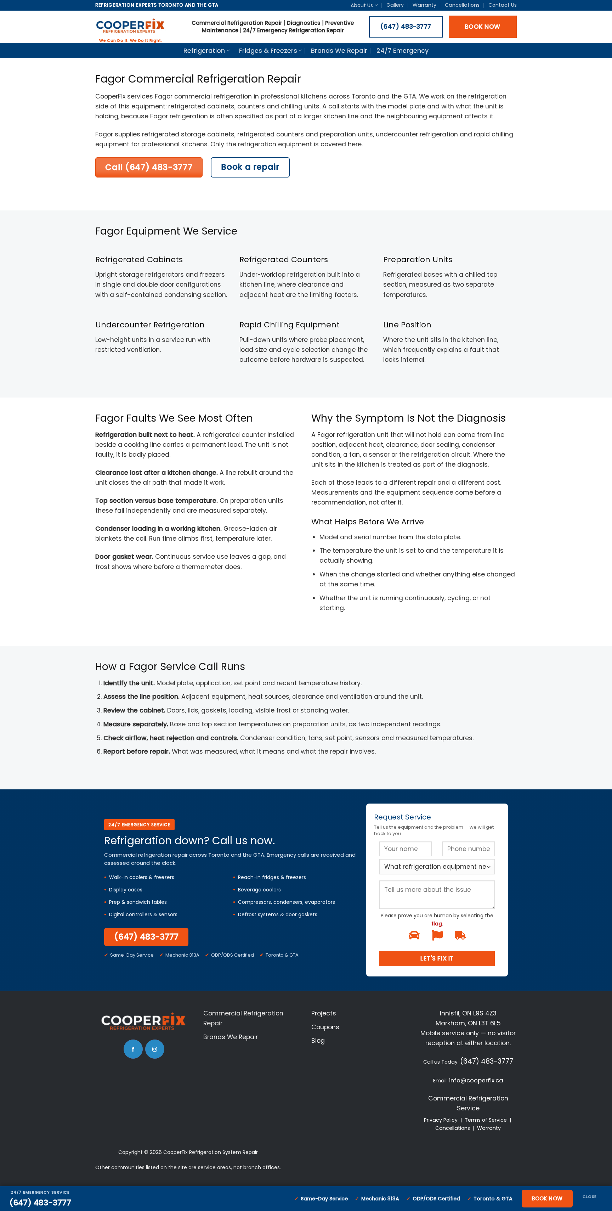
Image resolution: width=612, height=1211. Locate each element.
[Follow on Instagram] (154, 1049)
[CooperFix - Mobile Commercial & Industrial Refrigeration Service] (130, 27)
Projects (323, 1013)
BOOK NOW (547, 1198)
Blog (318, 1040)
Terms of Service (486, 1119)
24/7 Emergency (402, 50)
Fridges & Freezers (268, 50)
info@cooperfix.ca (476, 1080)
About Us (362, 5)
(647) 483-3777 (146, 936)
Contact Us (502, 5)
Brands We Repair (339, 50)
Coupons (325, 1027)
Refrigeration (204, 50)
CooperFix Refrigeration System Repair (210, 1152)
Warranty (424, 5)
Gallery (395, 5)
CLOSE (590, 1196)
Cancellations (462, 5)
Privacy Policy (441, 1119)
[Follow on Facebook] (133, 1049)
